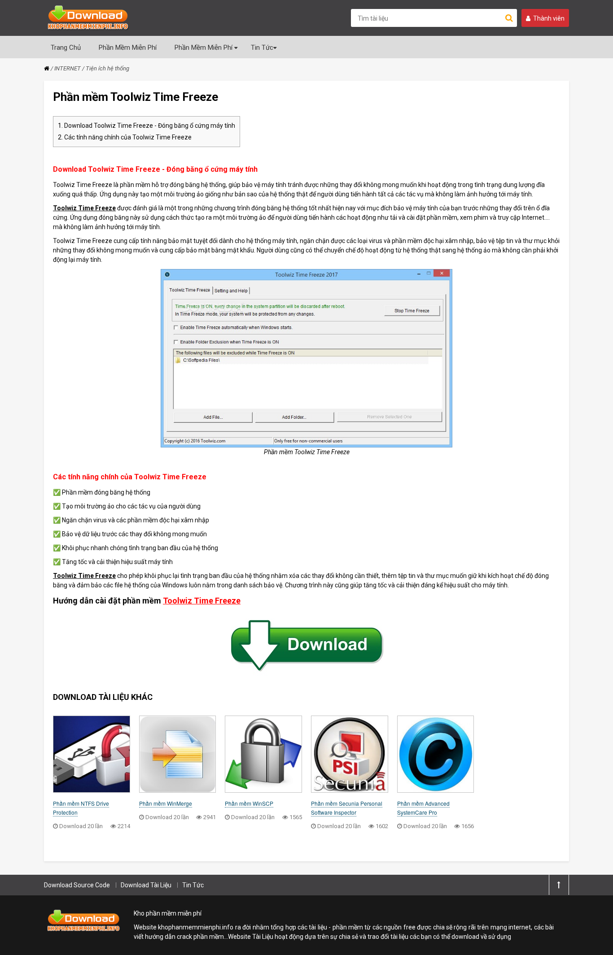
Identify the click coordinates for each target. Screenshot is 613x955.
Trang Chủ (66, 47)
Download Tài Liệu (146, 885)
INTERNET (67, 68)
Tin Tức (262, 47)
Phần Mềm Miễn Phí (128, 47)
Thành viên (549, 18)
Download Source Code (77, 885)
